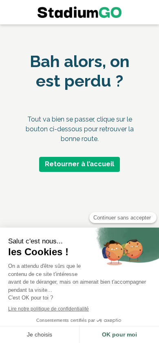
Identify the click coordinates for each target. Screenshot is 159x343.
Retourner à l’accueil (79, 164)
